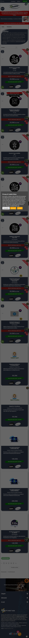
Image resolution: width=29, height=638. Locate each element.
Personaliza (6, 208)
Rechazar (13, 208)
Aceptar (20, 208)
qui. (18, 205)
